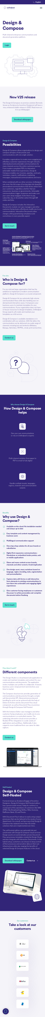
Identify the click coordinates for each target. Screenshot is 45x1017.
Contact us (9, 338)
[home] (13, 8)
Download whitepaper (22, 119)
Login (7, 45)
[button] (38, 2)
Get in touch (9, 226)
